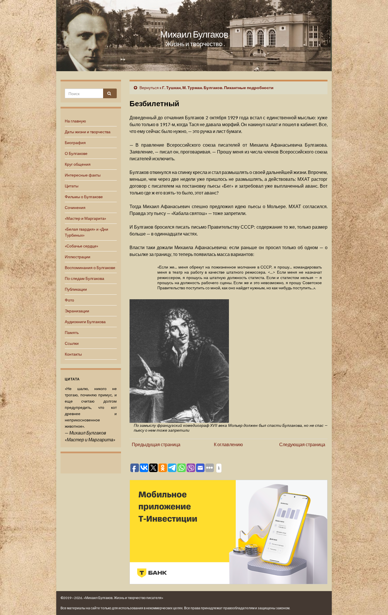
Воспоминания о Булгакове (90, 267)
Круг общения (78, 164)
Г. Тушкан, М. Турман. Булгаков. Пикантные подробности (218, 87)
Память (72, 332)
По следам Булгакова (84, 278)
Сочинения (75, 207)
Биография (75, 142)
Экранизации (77, 310)
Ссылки (72, 343)
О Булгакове (76, 153)
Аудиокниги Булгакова (85, 321)
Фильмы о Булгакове (84, 196)
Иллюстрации (77, 256)
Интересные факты (83, 175)
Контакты (73, 354)
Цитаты (71, 185)
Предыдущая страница (156, 444)
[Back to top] (375, 602)
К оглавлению (228, 444)
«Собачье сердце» (81, 245)
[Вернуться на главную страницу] (194, 35)
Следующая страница (302, 444)
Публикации (76, 289)
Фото (69, 300)
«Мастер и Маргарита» (85, 218)
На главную (75, 120)
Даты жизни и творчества (87, 131)
